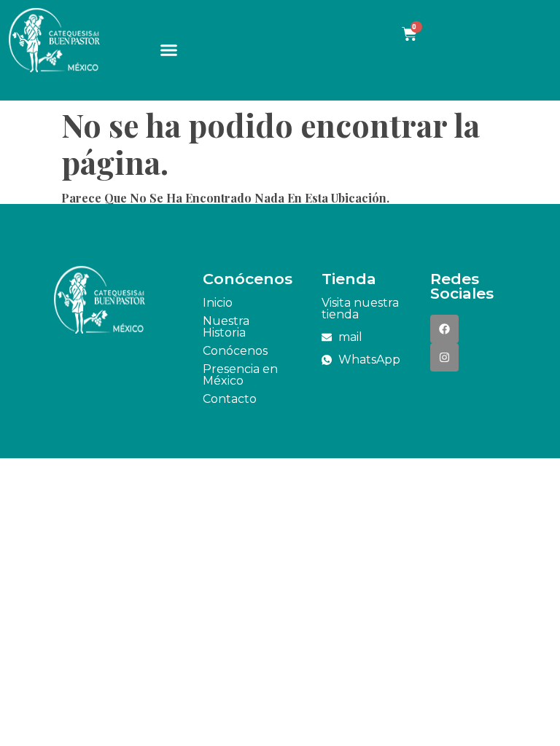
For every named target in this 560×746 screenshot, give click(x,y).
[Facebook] (444, 329)
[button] (168, 50)
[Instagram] (444, 357)
